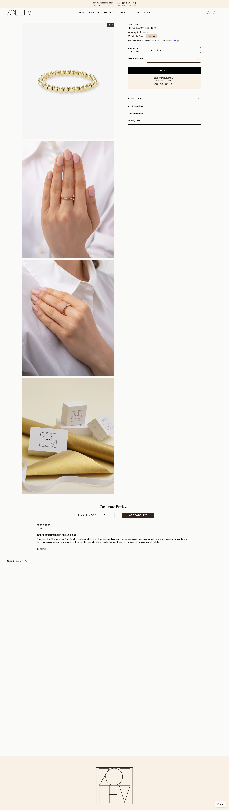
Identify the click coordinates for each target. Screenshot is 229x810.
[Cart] (221, 13)
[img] (43, 524)
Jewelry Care (134, 120)
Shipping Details (135, 113)
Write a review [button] (138, 515)
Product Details (135, 98)
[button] (81, 13)
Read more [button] (42, 549)
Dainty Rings (134, 24)
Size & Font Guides (137, 106)
